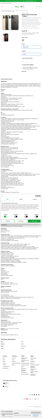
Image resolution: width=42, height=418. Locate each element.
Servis (22, 366)
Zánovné (17, 10)
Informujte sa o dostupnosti (36, 416)
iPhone (21, 10)
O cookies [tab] (35, 199)
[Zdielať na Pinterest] (25, 71)
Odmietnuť (8, 221)
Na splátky (32, 361)
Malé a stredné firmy (16, 363)
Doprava (32, 363)
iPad (4, 359)
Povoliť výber (21, 221)
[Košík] (39, 6)
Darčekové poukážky (34, 364)
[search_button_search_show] (40, 3)
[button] (1, 1)
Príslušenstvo (5, 368)
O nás (13, 359)
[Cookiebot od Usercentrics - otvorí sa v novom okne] (36, 196)
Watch (4, 363)
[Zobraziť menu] (2, 6)
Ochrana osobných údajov (34, 372)
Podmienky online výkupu (24, 361)
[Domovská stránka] (19, 6)
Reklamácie (23, 368)
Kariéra (13, 364)
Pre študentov (24, 372)
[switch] (15, 216)
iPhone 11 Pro (25, 10)
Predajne (14, 361)
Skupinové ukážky (25, 374)
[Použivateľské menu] (37, 6)
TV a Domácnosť (6, 366)
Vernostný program (25, 363)
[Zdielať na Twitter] (23, 71)
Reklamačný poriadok (23, 370)
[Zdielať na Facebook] (22, 71)
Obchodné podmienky (32, 367)
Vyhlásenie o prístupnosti (33, 375)
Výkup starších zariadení (24, 358)
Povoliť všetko (34, 221)
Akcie (13, 10)
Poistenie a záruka (25, 364)
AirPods (4, 364)
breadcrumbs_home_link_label (6, 10)
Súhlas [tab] (7, 199)
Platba (31, 359)
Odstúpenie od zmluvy (33, 369)
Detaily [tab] (21, 199)
